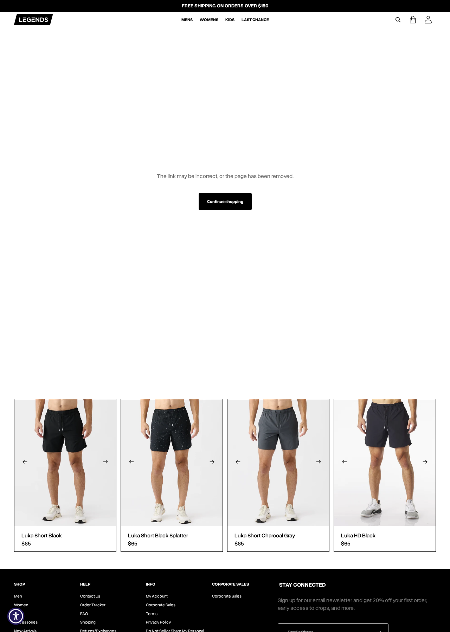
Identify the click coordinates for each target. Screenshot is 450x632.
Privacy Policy (158, 622)
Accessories (26, 622)
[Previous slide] (25, 463)
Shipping (88, 622)
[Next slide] (105, 463)
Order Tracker (92, 605)
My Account (157, 596)
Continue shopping (225, 201)
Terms (152, 614)
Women (21, 605)
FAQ (84, 614)
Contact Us (90, 596)
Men (18, 596)
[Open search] (398, 19)
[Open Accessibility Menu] (16, 616)
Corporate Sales (160, 605)
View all (30, 368)
